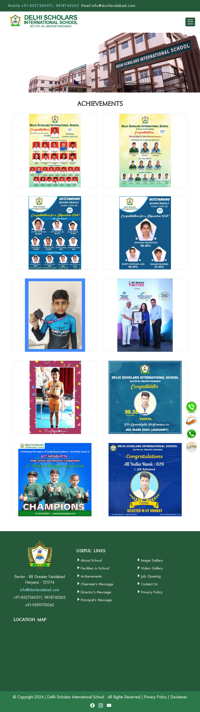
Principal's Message (96, 600)
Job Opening (151, 576)
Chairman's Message (97, 584)
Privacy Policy (152, 592)
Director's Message (96, 592)
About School (91, 560)
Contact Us (149, 584)
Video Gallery (152, 568)
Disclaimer (178, 697)
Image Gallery (152, 560)
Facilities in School (95, 568)
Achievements (91, 576)
